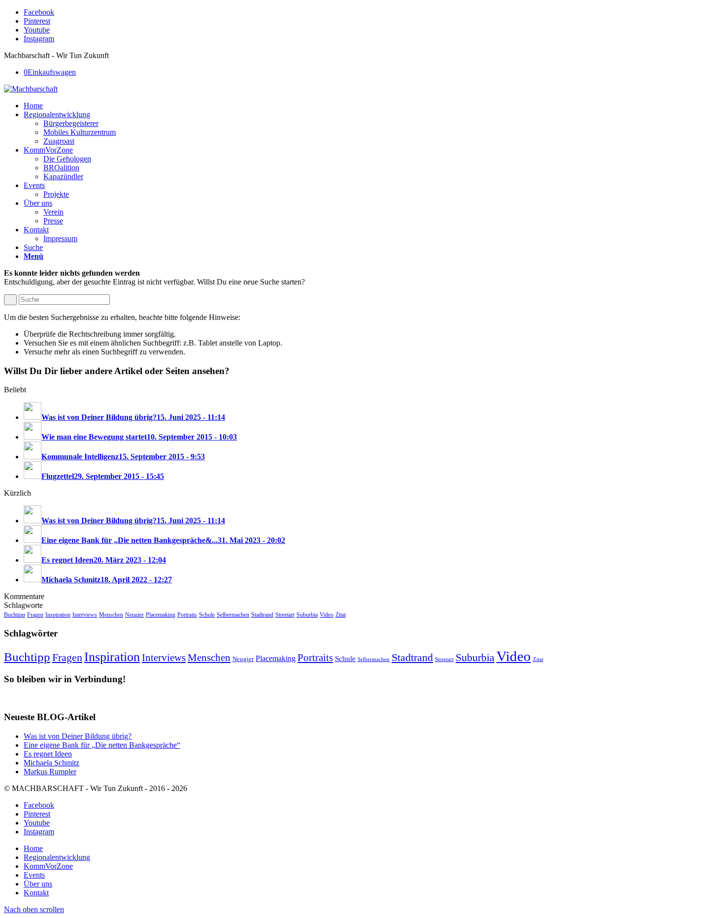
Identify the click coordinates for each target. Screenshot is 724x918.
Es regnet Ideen (48, 754)
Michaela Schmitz (51, 763)
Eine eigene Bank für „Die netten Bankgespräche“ (102, 745)
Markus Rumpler (50, 771)
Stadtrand (262, 614)
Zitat (340, 614)
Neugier (134, 614)
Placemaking (160, 614)
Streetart (285, 614)
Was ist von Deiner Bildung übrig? (78, 736)
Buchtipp (14, 614)
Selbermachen (233, 614)
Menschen (111, 614)
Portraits (187, 614)
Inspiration (57, 614)
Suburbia (307, 614)
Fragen (35, 614)
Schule (207, 614)
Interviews (84, 614)
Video (326, 614)
